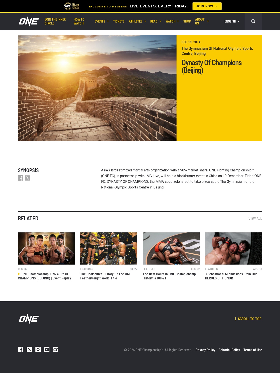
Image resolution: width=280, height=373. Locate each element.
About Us (200, 21)
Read (154, 21)
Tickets (118, 21)
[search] (253, 21)
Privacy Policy (205, 350)
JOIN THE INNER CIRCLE (55, 21)
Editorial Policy (229, 350)
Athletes (135, 21)
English (230, 21)
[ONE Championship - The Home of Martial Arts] (28, 21)
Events (100, 21)
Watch (170, 21)
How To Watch (79, 21)
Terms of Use (252, 350)
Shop (187, 21)
